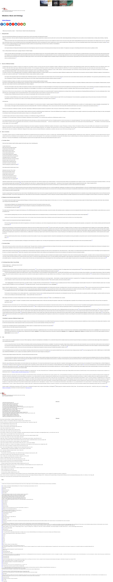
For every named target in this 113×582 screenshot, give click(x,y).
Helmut (6, 20)
